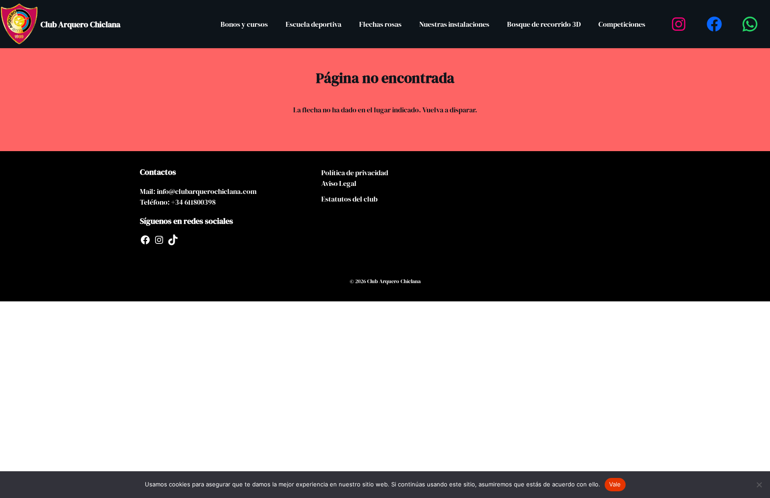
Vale (615, 484)
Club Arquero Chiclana (80, 24)
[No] (758, 484)
